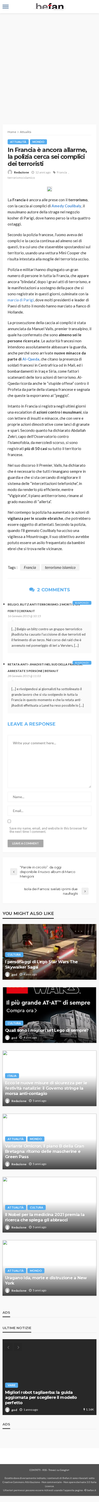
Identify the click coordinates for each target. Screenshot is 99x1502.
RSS (44, 1469)
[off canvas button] (6, 6)
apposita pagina (73, 1490)
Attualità (18, 141)
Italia (12, 1075)
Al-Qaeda (30, 359)
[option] (49, 1377)
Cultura (14, 954)
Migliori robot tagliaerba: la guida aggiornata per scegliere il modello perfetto (41, 1397)
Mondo (38, 141)
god (14, 974)
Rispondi (82, 602)
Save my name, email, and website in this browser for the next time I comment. (48, 830)
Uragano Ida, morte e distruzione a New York (46, 1280)
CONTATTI (35, 1469)
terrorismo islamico (21, 178)
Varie (11, 1385)
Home (12, 132)
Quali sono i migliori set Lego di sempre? (46, 1030)
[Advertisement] (49, 65)
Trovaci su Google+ (59, 1469)
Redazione (21, 172)
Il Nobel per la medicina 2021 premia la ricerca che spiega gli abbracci (45, 1217)
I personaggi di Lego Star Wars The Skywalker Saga (41, 964)
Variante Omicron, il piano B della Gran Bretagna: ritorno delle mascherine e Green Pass (44, 1151)
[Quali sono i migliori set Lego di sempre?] (49, 1015)
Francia (62, 172)
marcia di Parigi (21, 300)
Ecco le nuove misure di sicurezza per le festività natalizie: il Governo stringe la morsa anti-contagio (46, 1088)
